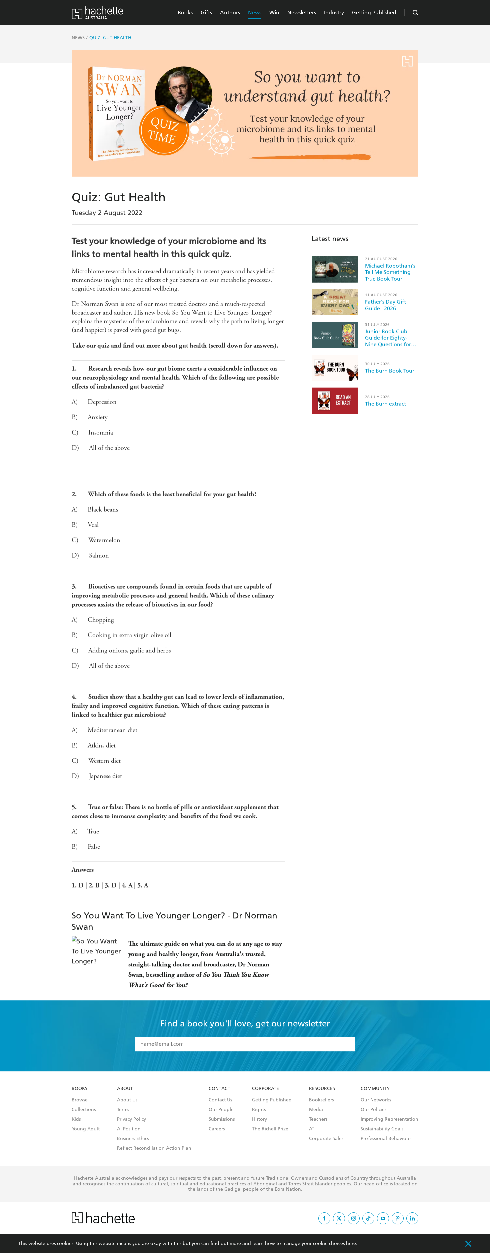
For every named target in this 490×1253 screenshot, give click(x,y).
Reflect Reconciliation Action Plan (154, 1148)
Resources (322, 1088)
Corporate (265, 1088)
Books (185, 12)
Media (316, 1109)
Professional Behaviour (386, 1138)
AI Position (129, 1129)
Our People (221, 1109)
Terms (123, 1109)
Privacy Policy (131, 1119)
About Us (127, 1100)
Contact (219, 1088)
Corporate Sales (326, 1138)
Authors (230, 12)
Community (375, 1088)
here (351, 1243)
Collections (84, 1109)
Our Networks (376, 1100)
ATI (312, 1129)
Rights (259, 1109)
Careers (217, 1129)
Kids (76, 1119)
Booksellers (321, 1100)
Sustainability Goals (382, 1129)
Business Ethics (133, 1138)
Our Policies (373, 1109)
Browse (80, 1100)
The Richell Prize (270, 1129)
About (125, 1088)
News (254, 12)
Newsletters (301, 12)
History (259, 1119)
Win (274, 12)
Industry (334, 12)
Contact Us (220, 1100)
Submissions (222, 1119)
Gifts (206, 12)
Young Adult (86, 1129)
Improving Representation (389, 1119)
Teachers (318, 1119)
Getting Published (374, 12)
